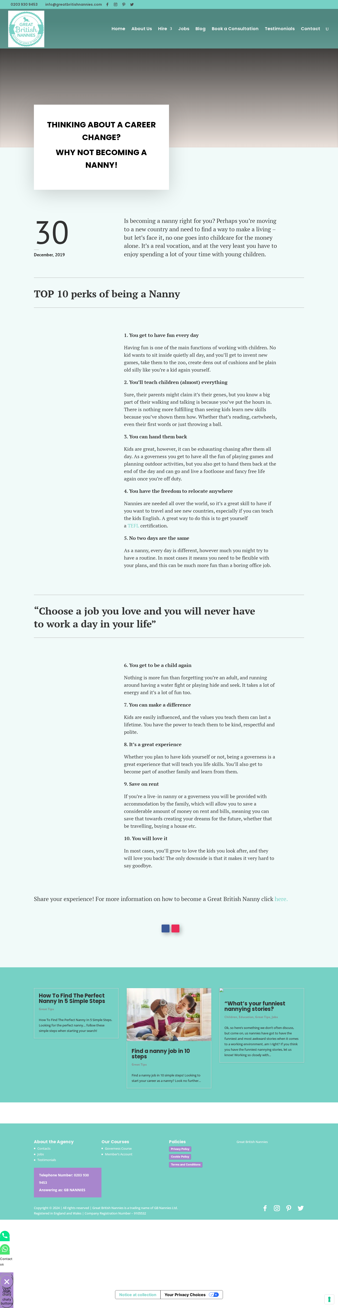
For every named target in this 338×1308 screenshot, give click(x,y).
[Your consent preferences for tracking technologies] (329, 1299)
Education (246, 1017)
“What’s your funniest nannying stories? (254, 1006)
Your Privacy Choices (185, 1294)
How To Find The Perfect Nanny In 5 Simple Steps (72, 998)
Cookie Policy (180, 1156)
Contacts (43, 1148)
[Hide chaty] (6, 1281)
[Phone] (5, 1239)
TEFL (134, 525)
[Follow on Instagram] (175, 928)
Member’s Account (118, 1154)
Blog (200, 29)
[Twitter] (132, 4)
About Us (141, 29)
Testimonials (280, 29)
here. (281, 899)
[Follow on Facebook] (165, 928)
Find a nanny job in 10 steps (161, 1053)
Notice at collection (137, 1294)
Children (230, 1017)
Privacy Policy (180, 1149)
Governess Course (118, 1148)
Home (118, 29)
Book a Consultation (235, 29)
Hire (162, 29)
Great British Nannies (252, 1142)
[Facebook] (107, 4)
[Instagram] (115, 4)
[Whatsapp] (5, 1253)
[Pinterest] (123, 4)
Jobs (183, 29)
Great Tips (46, 1009)
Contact (310, 29)
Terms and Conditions (185, 1164)
